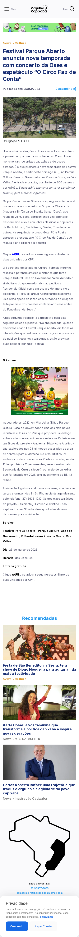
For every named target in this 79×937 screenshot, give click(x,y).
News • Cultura (14, 43)
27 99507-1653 (39, 888)
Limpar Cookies (43, 926)
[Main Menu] (7, 9)
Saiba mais (46, 916)
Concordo (16, 926)
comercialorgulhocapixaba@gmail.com (39, 892)
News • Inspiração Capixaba (25, 798)
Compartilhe (64, 88)
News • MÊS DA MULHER (21, 739)
